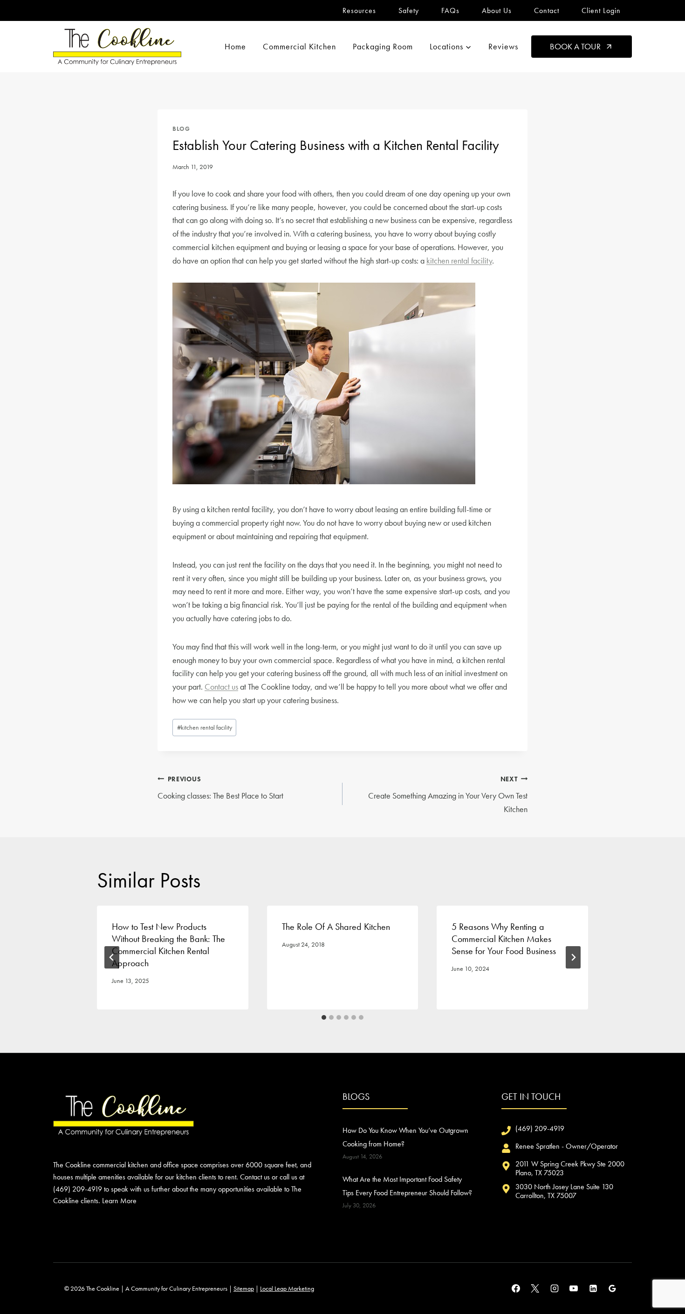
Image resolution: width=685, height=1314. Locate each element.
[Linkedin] (593, 1288)
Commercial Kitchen (299, 46)
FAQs (450, 10)
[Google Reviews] (612, 1288)
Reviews (503, 46)
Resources (359, 10)
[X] (535, 1288)
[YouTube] (573, 1288)
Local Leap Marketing (287, 1288)
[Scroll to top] (661, 1276)
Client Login (601, 10)
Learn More (119, 1201)
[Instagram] (554, 1288)
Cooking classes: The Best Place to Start (220, 788)
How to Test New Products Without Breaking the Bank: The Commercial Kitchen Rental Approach (168, 945)
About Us (497, 10)
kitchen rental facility (459, 260)
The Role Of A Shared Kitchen (336, 927)
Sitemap (243, 1288)
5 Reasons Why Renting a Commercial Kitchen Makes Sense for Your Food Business (504, 939)
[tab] (324, 1017)
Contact (546, 10)
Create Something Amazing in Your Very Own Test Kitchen (447, 795)
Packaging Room (383, 46)
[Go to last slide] (111, 957)
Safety (408, 10)
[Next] (573, 957)
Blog (181, 129)
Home (235, 46)
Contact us (221, 686)
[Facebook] (515, 1288)
